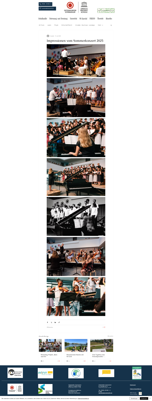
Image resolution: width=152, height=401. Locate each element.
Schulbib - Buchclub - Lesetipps (85, 25)
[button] (42, 18)
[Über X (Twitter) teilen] (51, 322)
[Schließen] (150, 398)
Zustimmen (144, 398)
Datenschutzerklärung (135, 389)
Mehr (99, 25)
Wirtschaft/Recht (66, 25)
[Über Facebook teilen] (47, 322)
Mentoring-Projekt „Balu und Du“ (49, 355)
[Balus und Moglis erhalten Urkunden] (50, 345)
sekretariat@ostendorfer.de (105, 393)
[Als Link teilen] (59, 322)
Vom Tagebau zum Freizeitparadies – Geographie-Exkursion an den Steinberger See (100, 355)
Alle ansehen (110, 336)
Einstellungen (134, 398)
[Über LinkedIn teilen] (55, 322)
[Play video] (76, 60)
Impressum (133, 385)
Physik (56, 25)
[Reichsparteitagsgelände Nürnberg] (76, 345)
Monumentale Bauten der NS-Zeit (75, 355)
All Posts (41, 25)
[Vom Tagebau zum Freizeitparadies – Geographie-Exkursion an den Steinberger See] (101, 345)
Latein (49, 25)
